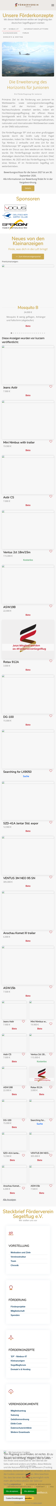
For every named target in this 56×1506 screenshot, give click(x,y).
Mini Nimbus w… (39, 1021)
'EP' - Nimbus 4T (19, 1356)
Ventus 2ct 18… (38, 1054)
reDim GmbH (37, 1503)
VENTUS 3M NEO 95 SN (19, 878)
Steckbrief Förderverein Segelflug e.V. (28, 1214)
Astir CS (8, 497)
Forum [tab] (26, 33)
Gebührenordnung (20, 1419)
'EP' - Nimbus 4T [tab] (11, 29)
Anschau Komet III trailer (19, 933)
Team (13, 1261)
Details (28, 188)
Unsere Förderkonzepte (28, 15)
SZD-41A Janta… (11, 1153)
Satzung (15, 1415)
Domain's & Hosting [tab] (13, 37)
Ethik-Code (16, 1424)
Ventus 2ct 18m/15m (16, 552)
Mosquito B (28, 307)
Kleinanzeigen (18, 1361)
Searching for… (38, 1120)
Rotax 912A (11, 662)
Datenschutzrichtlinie (21, 1428)
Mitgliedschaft (17, 1311)
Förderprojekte (18, 1307)
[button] (52, 5)
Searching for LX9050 (17, 772)
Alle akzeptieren (12, 1491)
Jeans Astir (10, 387)
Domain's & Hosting (20, 1369)
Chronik (15, 1265)
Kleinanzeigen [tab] (10, 33)
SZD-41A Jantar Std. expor (20, 823)
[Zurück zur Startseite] (28, 5)
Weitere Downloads (20, 1432)
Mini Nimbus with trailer (19, 442)
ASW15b (9, 988)
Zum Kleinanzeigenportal (30, 256)
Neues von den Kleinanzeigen (28, 241)
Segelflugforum (18, 1365)
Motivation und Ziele (21, 1252)
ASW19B (9, 607)
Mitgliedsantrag (18, 1411)
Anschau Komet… (12, 1185)
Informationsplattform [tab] (36, 29)
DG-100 (8, 717)
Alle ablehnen (29, 1491)
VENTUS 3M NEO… (40, 1153)
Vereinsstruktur (18, 1257)
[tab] (11, 333)
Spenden (15, 1315)
